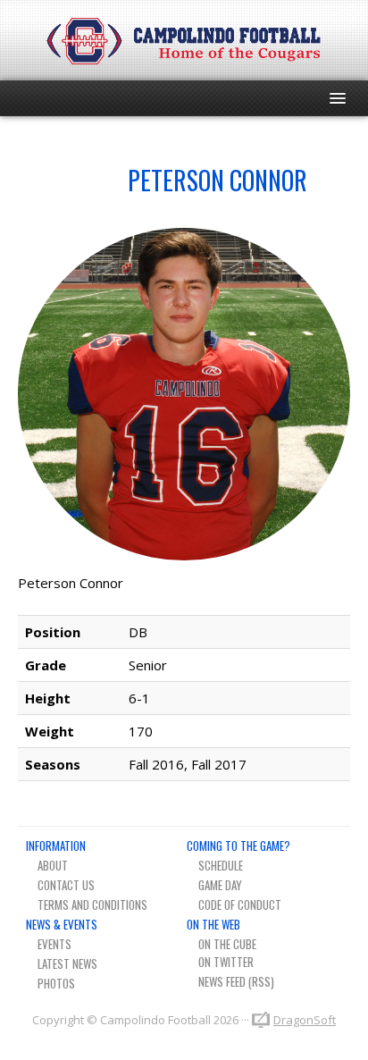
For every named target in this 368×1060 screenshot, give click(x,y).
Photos (56, 983)
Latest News (67, 963)
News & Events (61, 924)
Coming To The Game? (238, 845)
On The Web (213, 924)
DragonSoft (304, 1020)
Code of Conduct (239, 904)
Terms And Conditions (92, 904)
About (53, 865)
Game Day (220, 885)
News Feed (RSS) (236, 981)
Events (54, 944)
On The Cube (227, 944)
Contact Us (66, 885)
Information (56, 845)
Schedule (220, 865)
